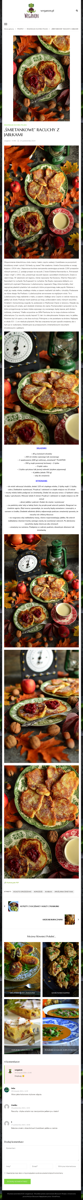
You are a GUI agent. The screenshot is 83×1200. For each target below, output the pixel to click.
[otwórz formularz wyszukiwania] (77, 11)
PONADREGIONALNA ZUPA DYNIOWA (61, 1050)
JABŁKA (49, 892)
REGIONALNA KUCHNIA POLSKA (15, 125)
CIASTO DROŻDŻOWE (22, 892)
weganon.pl (47, 10)
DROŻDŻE (39, 892)
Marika (14, 1105)
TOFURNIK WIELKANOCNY (22, 1050)
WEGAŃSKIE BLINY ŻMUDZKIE (22, 993)
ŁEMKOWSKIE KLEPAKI (61, 993)
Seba (13, 1088)
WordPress (56, 1196)
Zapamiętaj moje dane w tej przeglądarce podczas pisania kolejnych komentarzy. (34, 1173)
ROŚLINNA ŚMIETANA (64, 892)
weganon (7, 141)
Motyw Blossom (33, 1196)
